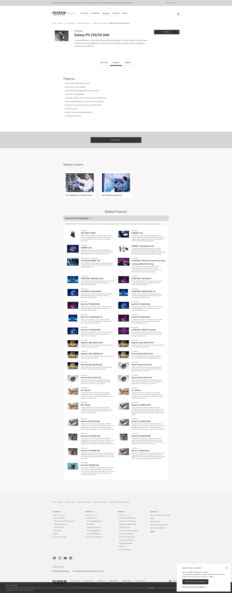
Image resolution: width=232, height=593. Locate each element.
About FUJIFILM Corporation (160, 515)
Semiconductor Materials (128, 518)
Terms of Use (88, 581)
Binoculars (57, 530)
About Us (154, 512)
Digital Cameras (59, 518)
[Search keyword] (178, 14)
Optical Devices (124, 527)
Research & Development (159, 524)
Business (60, 23)
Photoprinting (59, 527)
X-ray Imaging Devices (94, 521)
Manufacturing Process (127, 537)
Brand (152, 518)
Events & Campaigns (60, 537)
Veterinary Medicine (94, 533)
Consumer (57, 512)
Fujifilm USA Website (171, 2)
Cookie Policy (151, 587)
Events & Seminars (124, 549)
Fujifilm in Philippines (158, 528)
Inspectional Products (126, 540)
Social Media (113, 581)
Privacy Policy (75, 581)
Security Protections (126, 533)
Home (54, 23)
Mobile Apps (127, 581)
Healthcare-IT (91, 518)
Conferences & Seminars (93, 537)
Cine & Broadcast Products (128, 530)
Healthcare (89, 512)
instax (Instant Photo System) (64, 521)
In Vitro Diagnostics (94, 530)
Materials (122, 546)
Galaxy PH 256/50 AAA (100, 23)
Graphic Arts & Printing (127, 521)
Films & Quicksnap (60, 524)
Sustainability (155, 521)
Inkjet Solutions (70, 23)
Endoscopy (90, 524)
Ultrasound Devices (93, 527)
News (152, 531)
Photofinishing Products (127, 524)
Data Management (125, 543)
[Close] (226, 567)
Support (55, 533)
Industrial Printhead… (84, 23)
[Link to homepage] (59, 13)
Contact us (101, 581)
